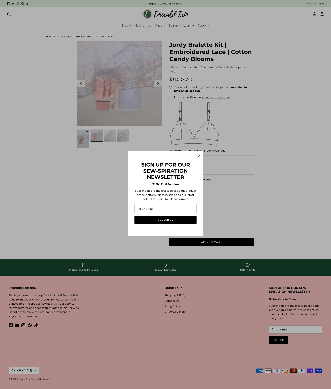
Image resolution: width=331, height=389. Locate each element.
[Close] (199, 155)
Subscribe (165, 219)
